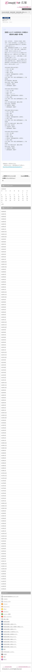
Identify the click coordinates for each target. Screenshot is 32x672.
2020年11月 (4, 385)
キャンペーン (6, 606)
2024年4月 (3, 281)
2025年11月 (4, 234)
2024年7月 (3, 274)
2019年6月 (3, 427)
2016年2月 (3, 528)
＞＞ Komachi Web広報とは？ (24, 7)
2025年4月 (3, 251)
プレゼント (5, 611)
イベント (5, 604)
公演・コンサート (7, 616)
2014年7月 (3, 576)
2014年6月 (3, 578)
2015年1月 (3, 561)
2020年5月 (3, 400)
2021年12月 (4, 352)
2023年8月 (3, 301)
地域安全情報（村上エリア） (10, 636)
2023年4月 (3, 312)
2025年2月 (3, 256)
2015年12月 (4, 533)
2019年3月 (3, 435)
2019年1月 (3, 440)
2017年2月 (3, 498)
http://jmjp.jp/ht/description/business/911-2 (12, 166)
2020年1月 (3, 410)
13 (14, 196)
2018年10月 (4, 447)
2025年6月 (3, 246)
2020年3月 (3, 405)
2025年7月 (3, 244)
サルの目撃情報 (25, 176)
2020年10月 (4, 387)
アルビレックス (6, 601)
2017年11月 (4, 475)
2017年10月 (4, 478)
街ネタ (4, 659)
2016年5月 (3, 520)
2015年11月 (4, 535)
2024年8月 (3, 271)
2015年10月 (4, 538)
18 (6, 198)
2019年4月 (3, 432)
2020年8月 (3, 392)
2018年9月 (3, 450)
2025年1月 (3, 259)
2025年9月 (3, 239)
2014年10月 (4, 568)
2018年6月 (3, 457)
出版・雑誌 (5, 619)
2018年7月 (3, 455)
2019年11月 (4, 415)
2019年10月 (4, 417)
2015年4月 (3, 553)
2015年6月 (3, 548)
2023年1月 (3, 319)
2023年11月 (4, 294)
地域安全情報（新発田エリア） (10, 634)
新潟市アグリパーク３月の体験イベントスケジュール (9, 178)
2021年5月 (3, 369)
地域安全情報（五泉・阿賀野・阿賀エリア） (13, 626)
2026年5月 (3, 218)
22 (22, 198)
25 (6, 200)
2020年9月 (3, 390)
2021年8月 (3, 362)
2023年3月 (3, 314)
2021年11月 (4, 354)
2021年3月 (3, 374)
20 (14, 198)
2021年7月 (3, 364)
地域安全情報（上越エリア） (10, 624)
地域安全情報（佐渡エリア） (10, 629)
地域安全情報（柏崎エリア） (10, 639)
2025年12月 (4, 231)
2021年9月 (3, 359)
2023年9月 (3, 299)
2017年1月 (3, 500)
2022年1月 (3, 349)
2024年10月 (4, 266)
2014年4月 (3, 583)
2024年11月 (4, 264)
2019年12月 (4, 412)
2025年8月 (3, 241)
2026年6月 (3, 216)
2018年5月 (3, 460)
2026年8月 (3, 211)
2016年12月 (4, 503)
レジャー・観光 (6, 614)
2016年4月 (3, 523)
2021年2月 (3, 377)
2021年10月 (4, 357)
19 (10, 198)
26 (10, 200)
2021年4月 (3, 372)
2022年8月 (3, 332)
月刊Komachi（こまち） (8, 651)
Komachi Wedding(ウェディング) (10, 596)
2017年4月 (3, 493)
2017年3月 (3, 495)
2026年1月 (3, 229)
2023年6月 (3, 307)
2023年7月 (3, 304)
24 (1, 200)
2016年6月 (3, 518)
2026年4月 (3, 221)
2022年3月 (3, 344)
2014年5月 (3, 581)
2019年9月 (3, 420)
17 (1, 198)
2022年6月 (3, 337)
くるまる (5, 598)
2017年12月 (4, 473)
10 (1, 196)
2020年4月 (3, 402)
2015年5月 (3, 551)
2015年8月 (3, 543)
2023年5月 (3, 309)
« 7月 (2, 204)
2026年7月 (3, 213)
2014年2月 (3, 588)
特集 (4, 656)
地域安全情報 (12, 12)
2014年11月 (4, 566)
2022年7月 (3, 334)
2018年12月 (4, 442)
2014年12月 (4, 563)
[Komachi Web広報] (16, 4)
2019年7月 (3, 425)
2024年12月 (4, 261)
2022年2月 (3, 347)
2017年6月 (3, 488)
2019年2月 (3, 437)
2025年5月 (3, 249)
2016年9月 (3, 510)
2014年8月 (3, 573)
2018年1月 (3, 470)
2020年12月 (4, 382)
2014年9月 (3, 571)
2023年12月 (4, 291)
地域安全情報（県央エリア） (10, 641)
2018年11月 (4, 445)
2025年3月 (3, 254)
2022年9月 (3, 329)
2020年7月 (3, 395)
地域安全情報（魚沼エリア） (10, 646)
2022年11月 (4, 324)
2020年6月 (3, 397)
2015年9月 (3, 540)
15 (22, 196)
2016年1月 (3, 530)
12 (10, 196)
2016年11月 (4, 505)
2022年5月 (3, 339)
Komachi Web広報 (5, 12)
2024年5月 (3, 279)
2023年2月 (3, 317)
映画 (4, 649)
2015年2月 (3, 558)
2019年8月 (3, 422)
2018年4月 (3, 462)
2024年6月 (3, 276)
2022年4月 (3, 342)
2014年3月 (3, 586)
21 (18, 198)
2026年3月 (3, 224)
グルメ (4, 609)
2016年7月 (3, 515)
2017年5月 (3, 490)
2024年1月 (3, 289)
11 (6, 196)
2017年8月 (3, 483)
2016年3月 (3, 525)
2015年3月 (3, 556)
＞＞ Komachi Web (7, 666)
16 (27, 196)
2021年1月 (3, 379)
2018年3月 (3, 465)
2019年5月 (3, 430)
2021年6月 (3, 367)
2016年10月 (4, 508)
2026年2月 (3, 226)
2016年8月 (3, 513)
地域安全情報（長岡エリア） (21, 12)
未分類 (4, 654)
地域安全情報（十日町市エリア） (11, 631)
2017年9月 (3, 480)
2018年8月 (3, 452)
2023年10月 (4, 296)
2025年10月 (4, 236)
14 (18, 196)
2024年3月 (3, 284)
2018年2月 (3, 468)
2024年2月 (3, 286)
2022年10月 (4, 327)
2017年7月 (3, 485)
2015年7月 (3, 545)
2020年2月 (3, 407)
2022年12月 (4, 322)
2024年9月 (3, 269)
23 (27, 198)
